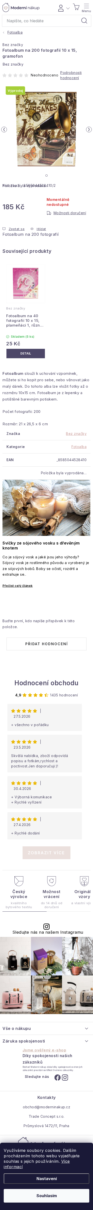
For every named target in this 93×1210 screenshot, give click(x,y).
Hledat (84, 21)
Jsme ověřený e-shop (44, 1050)
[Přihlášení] (63, 7)
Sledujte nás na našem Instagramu (47, 932)
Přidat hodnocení (46, 644)
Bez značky (12, 45)
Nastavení (46, 1178)
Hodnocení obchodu (46, 683)
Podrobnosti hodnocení (71, 75)
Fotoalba (79, 447)
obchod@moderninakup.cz (46, 1107)
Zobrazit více (46, 852)
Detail (25, 353)
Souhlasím (46, 1195)
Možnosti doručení (70, 213)
